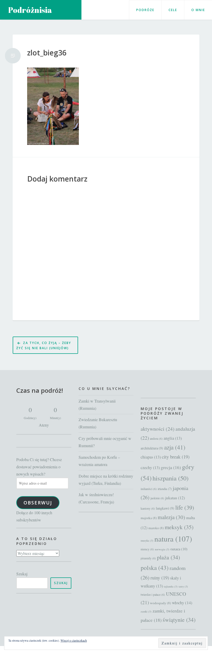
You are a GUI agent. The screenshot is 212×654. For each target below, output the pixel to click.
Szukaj (21, 573)
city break (176, 457)
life (184, 507)
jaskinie (157, 498)
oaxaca (178, 548)
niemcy (147, 549)
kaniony (148, 508)
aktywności (158, 428)
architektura (152, 448)
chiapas (151, 457)
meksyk (179, 527)
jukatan (175, 497)
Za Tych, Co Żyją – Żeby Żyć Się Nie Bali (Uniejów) (43, 345)
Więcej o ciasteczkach (73, 640)
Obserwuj (38, 503)
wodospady (160, 603)
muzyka (147, 540)
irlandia (165, 489)
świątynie (179, 619)
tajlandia (171, 586)
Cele (173, 10)
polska (155, 567)
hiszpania (170, 478)
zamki (146, 611)
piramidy (148, 558)
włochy (182, 603)
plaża (168, 557)
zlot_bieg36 (46, 52)
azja (174, 447)
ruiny (159, 578)
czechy (150, 467)
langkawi (165, 508)
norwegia (162, 549)
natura (173, 539)
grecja (171, 467)
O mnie (198, 10)
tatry (183, 586)
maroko (156, 528)
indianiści (149, 489)
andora (156, 438)
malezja (171, 517)
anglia (173, 438)
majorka (149, 518)
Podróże (145, 10)
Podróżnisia (30, 10)
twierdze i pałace (153, 594)
